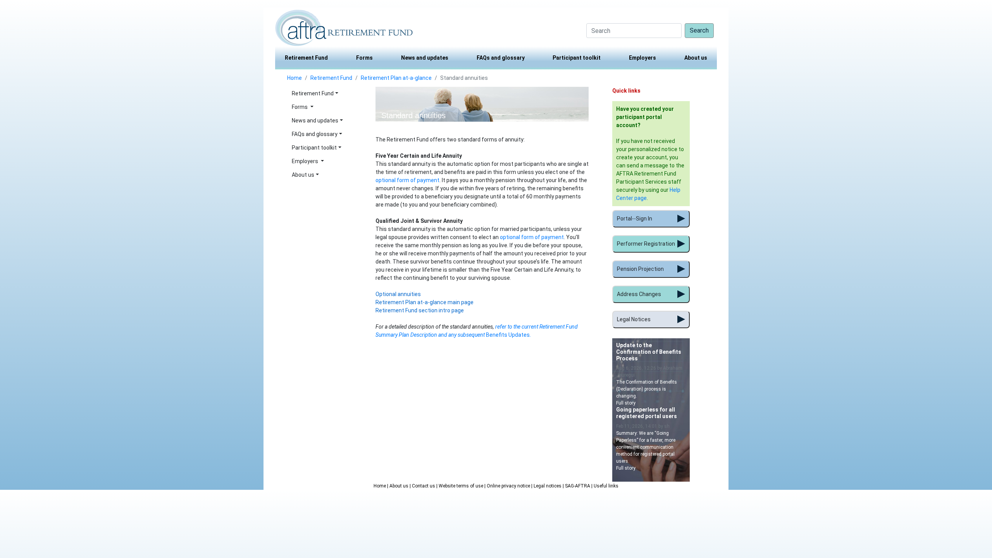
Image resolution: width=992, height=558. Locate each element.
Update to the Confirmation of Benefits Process (648, 352)
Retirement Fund (306, 58)
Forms (364, 58)
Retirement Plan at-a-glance (396, 78)
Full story (626, 403)
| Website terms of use (460, 486)
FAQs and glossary (501, 58)
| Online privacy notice (507, 486)
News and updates (424, 58)
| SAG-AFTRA (577, 486)
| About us (398, 486)
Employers (642, 58)
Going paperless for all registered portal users (646, 412)
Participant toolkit (577, 58)
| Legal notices (547, 486)
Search (699, 30)
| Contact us (423, 486)
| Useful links (604, 486)
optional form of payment (407, 180)
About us (695, 58)
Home (294, 78)
